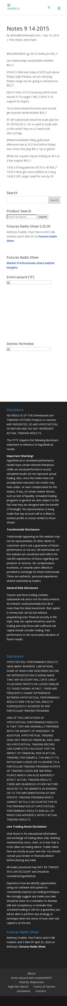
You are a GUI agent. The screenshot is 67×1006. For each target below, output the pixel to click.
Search (43, 216)
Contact (40, 991)
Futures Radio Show (32, 946)
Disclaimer (24, 991)
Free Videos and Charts (23, 39)
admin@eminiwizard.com (25, 35)
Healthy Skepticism (31, 982)
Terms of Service (44, 986)
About (32, 973)
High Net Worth (18, 986)
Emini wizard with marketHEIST (31, 978)
